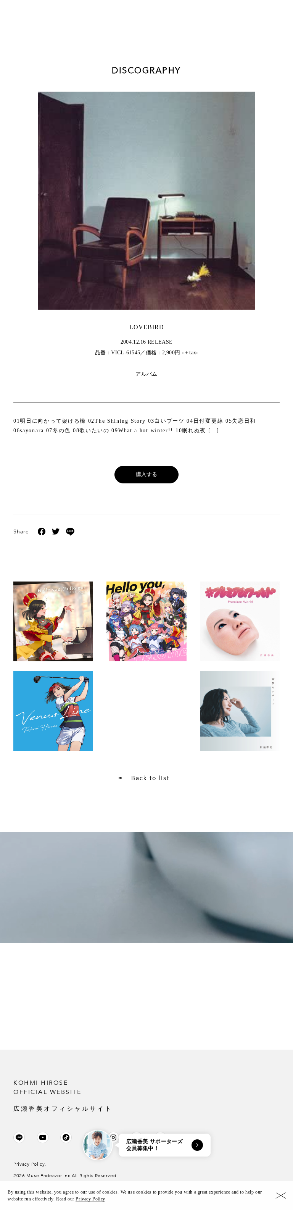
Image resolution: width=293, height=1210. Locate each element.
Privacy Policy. (29, 1164)
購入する (146, 474)
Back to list (150, 778)
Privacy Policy (90, 1199)
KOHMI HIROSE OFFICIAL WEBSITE (63, 1095)
